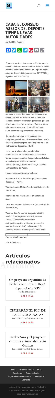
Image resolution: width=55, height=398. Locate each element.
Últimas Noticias (37, 318)
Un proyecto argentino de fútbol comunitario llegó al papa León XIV (27, 284)
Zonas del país (32, 373)
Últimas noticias (26, 370)
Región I (20, 42)
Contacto (26, 380)
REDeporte (39, 376)
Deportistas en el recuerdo (19, 376)
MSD (39, 370)
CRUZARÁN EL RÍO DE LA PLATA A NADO (27, 312)
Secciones (17, 373)
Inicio (13, 370)
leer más (27, 296)
